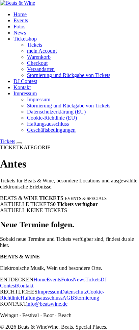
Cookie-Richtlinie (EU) (52, 118)
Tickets (34, 45)
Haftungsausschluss (48, 124)
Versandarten (41, 69)
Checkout (37, 63)
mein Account (42, 51)
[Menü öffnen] (19, 143)
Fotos (19, 26)
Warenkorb (39, 57)
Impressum (25, 93)
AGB (68, 298)
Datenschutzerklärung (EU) (56, 112)
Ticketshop (25, 39)
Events (20, 20)
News (19, 32)
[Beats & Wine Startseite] (17, 3)
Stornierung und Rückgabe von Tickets (68, 75)
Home (20, 14)
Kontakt (22, 87)
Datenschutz (74, 292)
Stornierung (86, 298)
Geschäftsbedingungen (51, 130)
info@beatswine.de (46, 304)
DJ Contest (25, 81)
